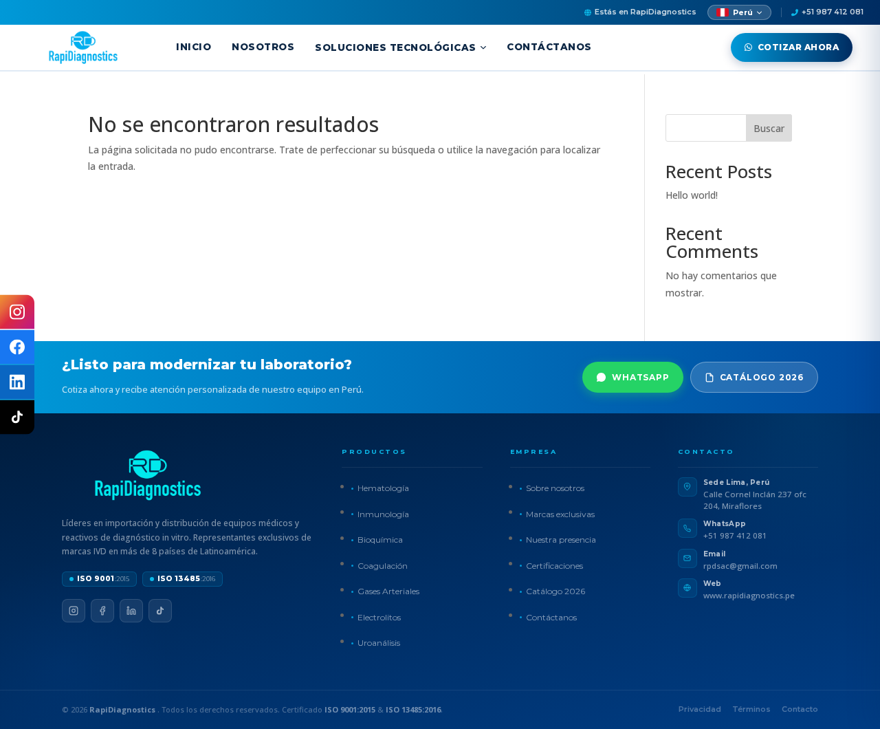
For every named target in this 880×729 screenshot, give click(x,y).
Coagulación (383, 566)
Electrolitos (379, 617)
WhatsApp (640, 377)
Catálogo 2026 (762, 377)
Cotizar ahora (798, 47)
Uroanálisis (379, 643)
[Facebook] (102, 610)
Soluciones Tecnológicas (395, 47)
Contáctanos (549, 46)
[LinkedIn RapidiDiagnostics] (17, 382)
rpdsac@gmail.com (740, 566)
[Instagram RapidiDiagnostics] (17, 312)
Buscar (769, 128)
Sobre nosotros (555, 488)
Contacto (800, 709)
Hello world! (692, 195)
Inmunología (383, 514)
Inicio (193, 46)
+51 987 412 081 (833, 12)
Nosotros (263, 46)
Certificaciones (554, 566)
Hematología (383, 488)
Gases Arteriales (388, 591)
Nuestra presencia (561, 539)
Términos (751, 709)
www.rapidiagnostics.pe (749, 595)
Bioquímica (380, 539)
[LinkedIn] (131, 610)
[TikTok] (160, 610)
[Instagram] (73, 610)
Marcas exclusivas (560, 514)
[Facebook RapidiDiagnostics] (17, 347)
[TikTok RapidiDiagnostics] (17, 417)
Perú (743, 12)
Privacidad (700, 709)
